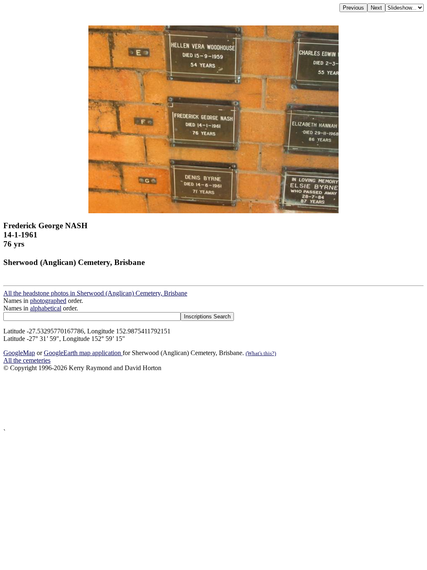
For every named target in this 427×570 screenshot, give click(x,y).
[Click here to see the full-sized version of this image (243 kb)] (213, 210)
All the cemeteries (26, 360)
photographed (48, 300)
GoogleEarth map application (83, 352)
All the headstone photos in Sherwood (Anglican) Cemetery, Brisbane (95, 293)
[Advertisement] (213, 400)
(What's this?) (261, 353)
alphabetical (45, 308)
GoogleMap (19, 352)
